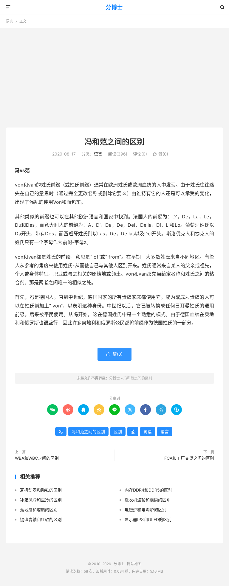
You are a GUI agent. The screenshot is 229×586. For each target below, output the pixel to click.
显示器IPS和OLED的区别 (148, 519)
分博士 (114, 7)
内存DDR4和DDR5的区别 (148, 489)
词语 (147, 431)
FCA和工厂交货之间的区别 (189, 458)
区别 (118, 431)
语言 (9, 21)
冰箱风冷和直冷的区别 (41, 499)
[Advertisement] (114, 75)
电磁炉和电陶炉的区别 (145, 509)
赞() (160, 153)
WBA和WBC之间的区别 (37, 458)
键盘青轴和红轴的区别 (41, 519)
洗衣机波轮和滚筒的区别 (148, 499)
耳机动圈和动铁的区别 (41, 489)
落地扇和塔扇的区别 (39, 509)
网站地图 (134, 564)
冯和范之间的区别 (114, 141)
